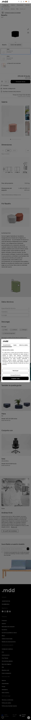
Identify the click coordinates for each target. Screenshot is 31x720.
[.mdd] (5, 1)
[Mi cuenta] (21, 1)
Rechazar (15, 370)
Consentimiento (15, 375)
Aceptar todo (15, 378)
